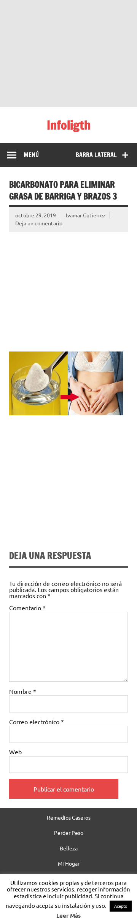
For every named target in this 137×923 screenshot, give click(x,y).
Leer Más (68, 915)
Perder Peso (68, 832)
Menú (31, 154)
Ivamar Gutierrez (86, 215)
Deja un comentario (38, 223)
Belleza (69, 848)
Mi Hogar (69, 863)
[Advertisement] (68, 53)
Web (15, 752)
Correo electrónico (36, 722)
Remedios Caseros (69, 817)
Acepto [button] (120, 906)
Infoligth (69, 125)
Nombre (22, 691)
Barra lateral (96, 154)
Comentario (27, 608)
